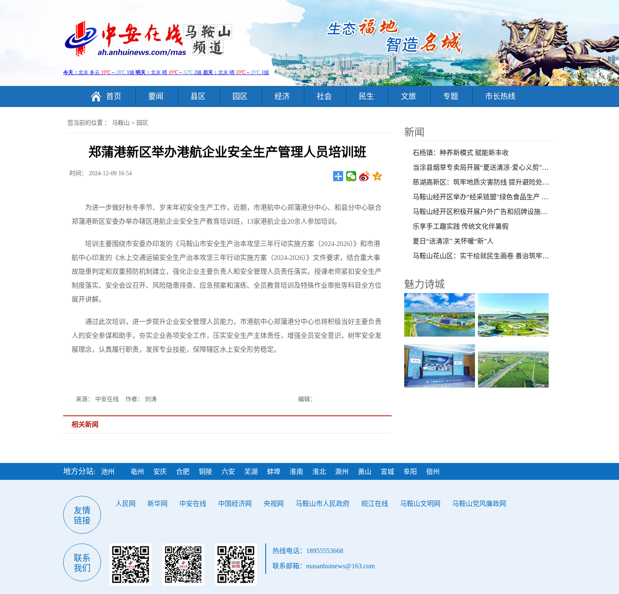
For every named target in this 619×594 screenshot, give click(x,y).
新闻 (414, 132)
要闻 (155, 96)
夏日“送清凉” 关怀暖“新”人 (453, 241)
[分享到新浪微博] (364, 176)
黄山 (364, 471)
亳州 (137, 471)
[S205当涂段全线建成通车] (515, 366)
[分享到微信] (351, 176)
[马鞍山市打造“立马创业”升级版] (441, 366)
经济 (282, 96)
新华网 (157, 503)
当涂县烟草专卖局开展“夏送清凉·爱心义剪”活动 (484, 167)
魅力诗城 (424, 284)
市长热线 (500, 96)
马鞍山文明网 (420, 503)
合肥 (182, 471)
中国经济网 (235, 503)
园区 (240, 96)
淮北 (319, 471)
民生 (366, 96)
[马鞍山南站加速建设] (515, 315)
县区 (197, 96)
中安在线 (192, 503)
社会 (324, 96)
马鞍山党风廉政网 (479, 503)
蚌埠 (273, 471)
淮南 (296, 471)
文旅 (408, 96)
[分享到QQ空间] (377, 176)
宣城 (387, 471)
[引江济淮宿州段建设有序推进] (441, 315)
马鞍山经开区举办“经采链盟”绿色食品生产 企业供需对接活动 (504, 197)
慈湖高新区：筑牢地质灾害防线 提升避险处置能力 (488, 182)
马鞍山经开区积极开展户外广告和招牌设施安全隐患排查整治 (504, 211)
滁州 (342, 471)
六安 (228, 471)
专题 (450, 96)
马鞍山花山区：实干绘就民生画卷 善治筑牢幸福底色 (491, 256)
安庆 (160, 471)
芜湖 (251, 471)
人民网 (125, 503)
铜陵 (205, 471)
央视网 (274, 503)
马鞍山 (121, 123)
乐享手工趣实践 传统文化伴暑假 (461, 226)
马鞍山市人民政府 (323, 503)
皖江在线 (374, 503)
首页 (113, 96)
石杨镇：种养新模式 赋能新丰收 (461, 152)
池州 (108, 471)
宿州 (433, 471)
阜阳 (410, 471)
